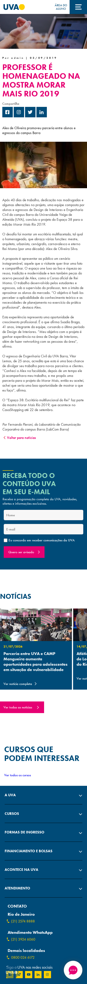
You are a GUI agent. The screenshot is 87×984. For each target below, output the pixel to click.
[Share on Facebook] (7, 116)
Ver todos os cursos (17, 775)
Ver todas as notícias (17, 707)
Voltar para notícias (21, 437)
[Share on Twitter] (30, 116)
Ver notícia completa (17, 683)
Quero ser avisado (21, 552)
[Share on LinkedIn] (41, 116)
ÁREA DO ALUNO (61, 7)
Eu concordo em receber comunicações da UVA (42, 540)
